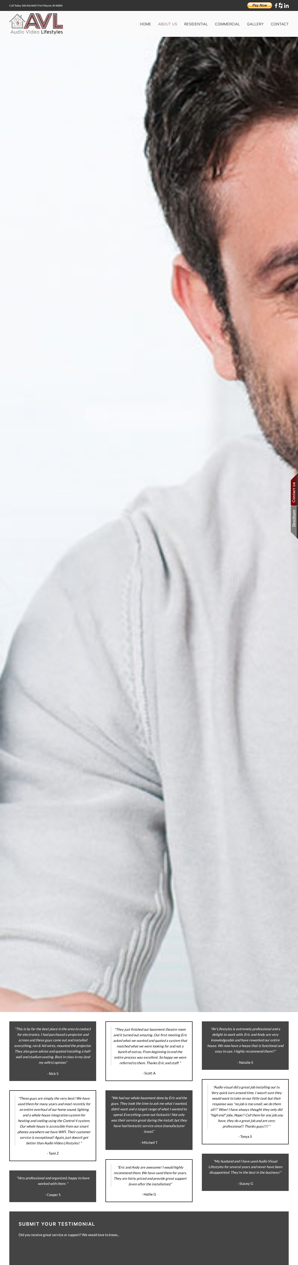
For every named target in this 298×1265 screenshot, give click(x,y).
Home (145, 24)
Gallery (255, 24)
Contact (280, 24)
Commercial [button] (227, 24)
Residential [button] (196, 24)
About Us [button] (167, 24)
